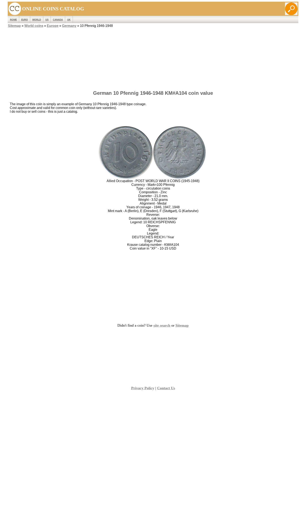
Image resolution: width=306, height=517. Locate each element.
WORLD (36, 19)
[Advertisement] (153, 58)
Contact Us (166, 388)
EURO (24, 19)
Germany (69, 25)
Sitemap (14, 25)
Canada (58, 19)
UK (69, 19)
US (47, 19)
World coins (33, 25)
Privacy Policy (142, 388)
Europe (52, 25)
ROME (13, 19)
